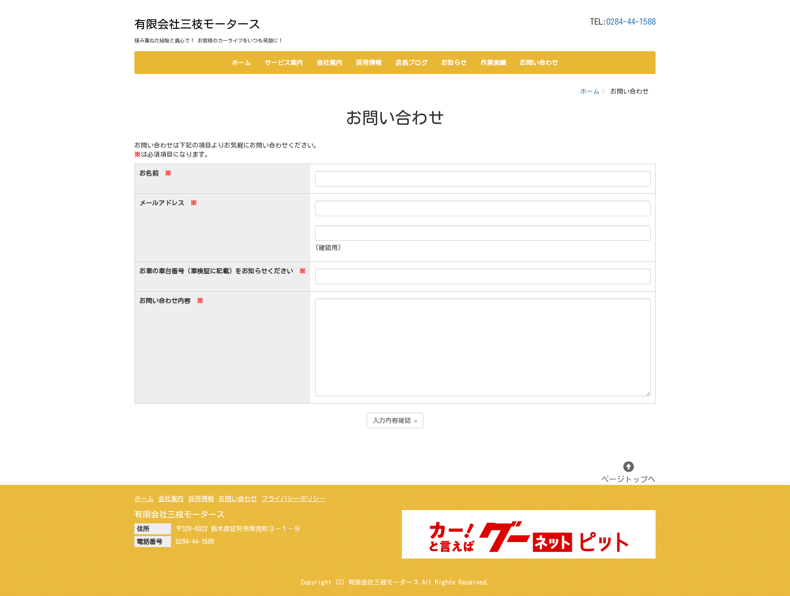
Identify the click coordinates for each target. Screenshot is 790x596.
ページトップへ (628, 479)
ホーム (241, 62)
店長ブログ (411, 62)
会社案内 (329, 62)
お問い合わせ (539, 62)
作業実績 (493, 62)
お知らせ (454, 62)
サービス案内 (284, 62)
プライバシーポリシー (294, 498)
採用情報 (369, 62)
